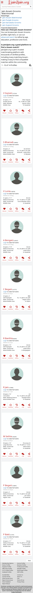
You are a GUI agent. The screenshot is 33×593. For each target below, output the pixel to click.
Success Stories (6, 576)
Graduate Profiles (6, 572)
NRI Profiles (20, 572)
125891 (14, 485)
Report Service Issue (7, 580)
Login (5, 95)
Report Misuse (6, 583)
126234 (14, 436)
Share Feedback (6, 582)
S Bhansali (8, 142)
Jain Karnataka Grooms (11, 22)
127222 (14, 93)
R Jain (6, 387)
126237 (16, 240)
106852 (16, 142)
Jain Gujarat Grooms (10, 25)
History (16, 113)
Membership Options (7, 563)
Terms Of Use (20, 580)
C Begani (7, 289)
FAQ (18, 578)
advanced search (8, 37)
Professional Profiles (22, 567)
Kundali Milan (5, 575)
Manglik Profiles (21, 568)
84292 (14, 338)
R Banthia (8, 338)
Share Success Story (7, 578)
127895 (11, 387)
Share (29, 113)
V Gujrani (7, 93)
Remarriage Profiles (22, 570)
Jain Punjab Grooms (10, 20)
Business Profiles (21, 565)
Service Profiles (21, 563)
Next (29, 560)
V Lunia (6, 191)
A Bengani (8, 240)
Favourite (10, 113)
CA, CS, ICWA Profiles (7, 570)
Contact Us (20, 575)
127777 (14, 289)
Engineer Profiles (6, 567)
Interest (4, 113)
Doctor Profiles (6, 565)
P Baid (6, 534)
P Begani (7, 485)
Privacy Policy (20, 582)
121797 (12, 535)
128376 (13, 191)
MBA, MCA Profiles (7, 568)
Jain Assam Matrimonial (12, 17)
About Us (19, 576)
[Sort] (30, 65)
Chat (23, 113)
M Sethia (7, 436)
